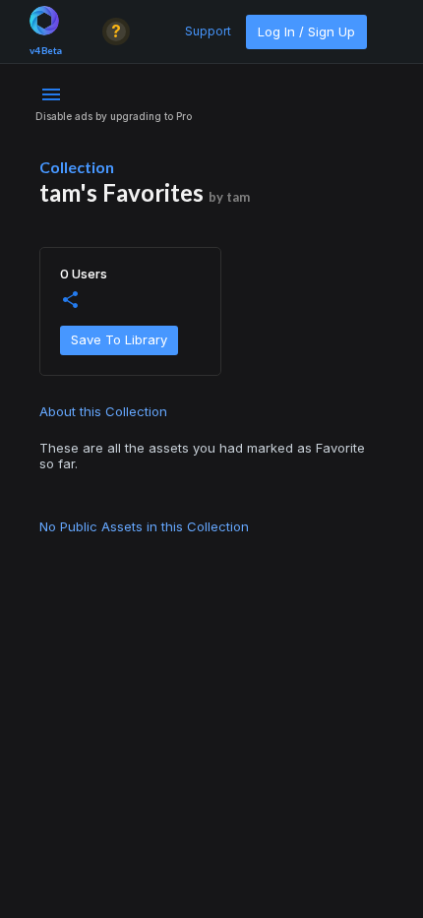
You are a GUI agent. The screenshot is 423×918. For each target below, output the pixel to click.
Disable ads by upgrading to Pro (113, 116)
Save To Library (119, 339)
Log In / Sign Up (306, 31)
